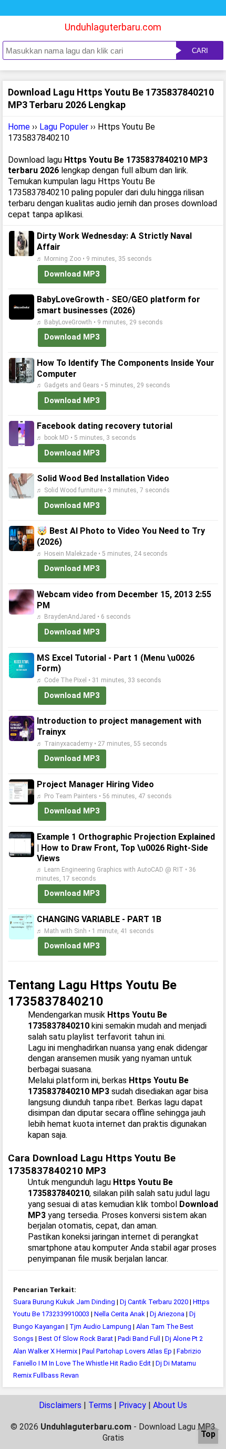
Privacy (132, 1405)
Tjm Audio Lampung (100, 1326)
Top (208, 1434)
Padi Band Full (139, 1338)
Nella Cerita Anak (119, 1314)
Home (19, 127)
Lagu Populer (63, 127)
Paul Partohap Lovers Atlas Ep (127, 1351)
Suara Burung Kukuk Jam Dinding (65, 1302)
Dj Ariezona (167, 1314)
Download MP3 (72, 274)
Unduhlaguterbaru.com (113, 27)
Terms (100, 1405)
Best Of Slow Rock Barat (76, 1338)
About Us (170, 1405)
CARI (200, 51)
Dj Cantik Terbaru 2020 (154, 1302)
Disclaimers (60, 1405)
